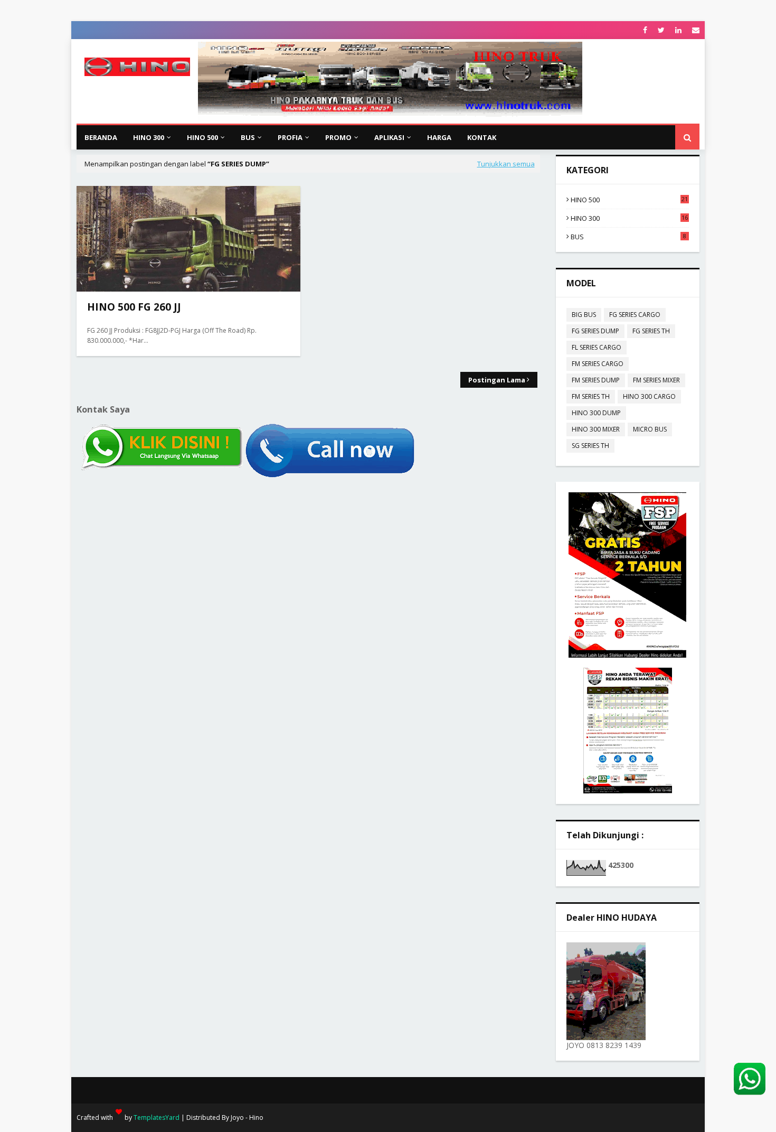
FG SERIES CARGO (634, 314)
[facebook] (645, 30)
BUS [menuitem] (248, 137)
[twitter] (661, 30)
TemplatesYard (156, 1117)
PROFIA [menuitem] (290, 137)
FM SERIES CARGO (597, 363)
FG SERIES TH (651, 330)
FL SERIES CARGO (596, 347)
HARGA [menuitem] (439, 137)
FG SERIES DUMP (595, 330)
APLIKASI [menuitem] (389, 137)
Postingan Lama (496, 380)
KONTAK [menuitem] (481, 137)
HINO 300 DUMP (596, 412)
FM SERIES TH (591, 396)
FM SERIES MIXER (656, 380)
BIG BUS (584, 314)
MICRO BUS (650, 429)
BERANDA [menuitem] (100, 137)
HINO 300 (629, 218)
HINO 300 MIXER (596, 429)
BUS (629, 236)
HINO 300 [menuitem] (148, 137)
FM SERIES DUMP (596, 380)
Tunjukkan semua (506, 164)
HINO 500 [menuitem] (202, 137)
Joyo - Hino (247, 1117)
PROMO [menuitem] (338, 137)
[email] (694, 30)
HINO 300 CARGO (649, 396)
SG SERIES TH (590, 445)
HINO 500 (629, 199)
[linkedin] (678, 30)
